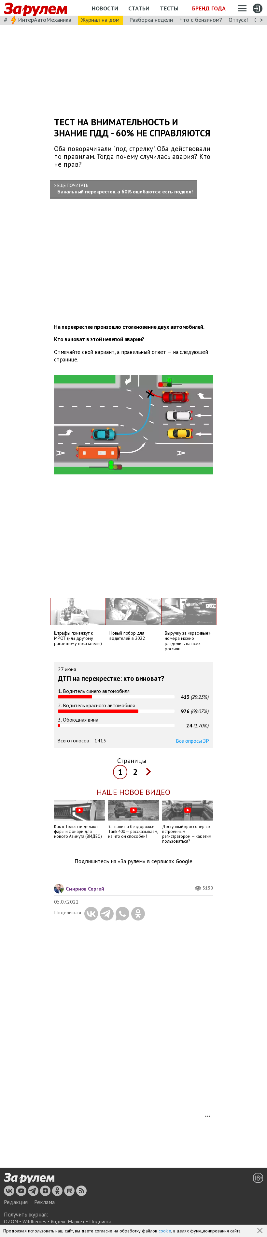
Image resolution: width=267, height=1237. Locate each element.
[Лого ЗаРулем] (35, 8)
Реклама (44, 1202)
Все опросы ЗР (192, 741)
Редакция (16, 1202)
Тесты (169, 8)
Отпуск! (238, 19)
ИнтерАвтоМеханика (44, 19)
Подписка (100, 1221)
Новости (105, 8)
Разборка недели (151, 19)
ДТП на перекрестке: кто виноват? (111, 679)
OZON (11, 1221)
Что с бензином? (200, 19)
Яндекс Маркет (68, 1221)
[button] (260, 1231)
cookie (165, 1231)
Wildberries (34, 1221)
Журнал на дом (100, 19)
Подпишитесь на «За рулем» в (133, 861)
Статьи (138, 8)
